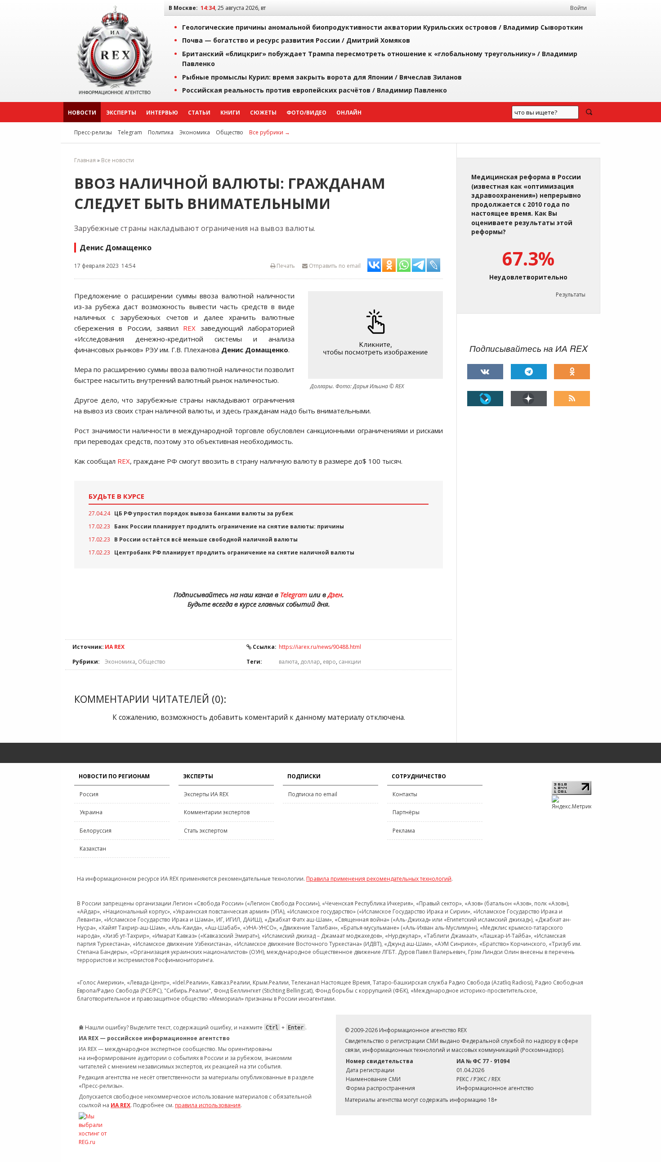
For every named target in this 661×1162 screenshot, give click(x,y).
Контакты (405, 794)
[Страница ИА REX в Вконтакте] (485, 371)
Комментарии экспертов (217, 812)
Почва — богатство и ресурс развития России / (296, 40)
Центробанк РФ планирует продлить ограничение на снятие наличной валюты (234, 552)
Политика (161, 132)
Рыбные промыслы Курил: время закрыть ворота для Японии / (322, 77)
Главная (85, 160)
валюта (288, 661)
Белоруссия (96, 830)
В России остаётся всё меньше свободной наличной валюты (206, 539)
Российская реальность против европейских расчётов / (314, 90)
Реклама (404, 830)
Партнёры (406, 812)
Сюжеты (263, 112)
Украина (91, 812)
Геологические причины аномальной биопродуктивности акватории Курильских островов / (382, 27)
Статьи (199, 112)
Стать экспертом (206, 830)
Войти (578, 8)
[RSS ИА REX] (572, 398)
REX (189, 328)
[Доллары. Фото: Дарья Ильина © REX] (377, 335)
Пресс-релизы (93, 132)
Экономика (194, 132)
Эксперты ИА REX (206, 794)
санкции (350, 661)
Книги (230, 112)
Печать (285, 266)
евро (329, 661)
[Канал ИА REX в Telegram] (529, 371)
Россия (89, 794)
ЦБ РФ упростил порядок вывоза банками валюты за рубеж (203, 513)
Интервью (162, 112)
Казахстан (93, 848)
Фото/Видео (306, 112)
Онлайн (349, 112)
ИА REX (115, 647)
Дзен (335, 594)
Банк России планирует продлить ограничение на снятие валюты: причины (229, 526)
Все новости (117, 160)
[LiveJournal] (485, 398)
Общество (229, 132)
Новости (82, 112)
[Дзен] (529, 398)
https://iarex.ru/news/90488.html (320, 647)
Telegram (130, 132)
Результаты (570, 294)
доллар (310, 661)
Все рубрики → (269, 132)
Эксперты (121, 112)
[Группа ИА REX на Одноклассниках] (572, 371)
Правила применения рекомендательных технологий (378, 879)
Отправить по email (334, 266)
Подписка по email (312, 794)
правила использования (208, 1105)
